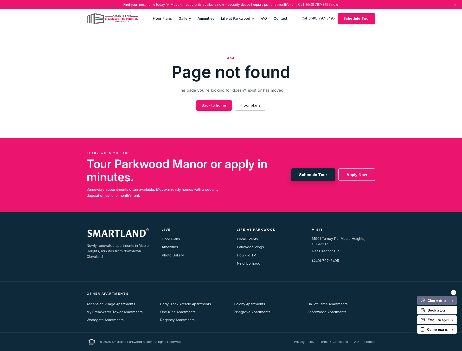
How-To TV (246, 255)
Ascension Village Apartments (111, 304)
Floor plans (250, 105)
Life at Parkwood (235, 18)
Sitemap (369, 342)
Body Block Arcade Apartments (185, 304)
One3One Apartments (178, 312)
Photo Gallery (173, 255)
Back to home (214, 105)
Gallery (185, 18)
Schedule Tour (356, 18)
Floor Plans (162, 18)
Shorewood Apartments (327, 312)
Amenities (206, 18)
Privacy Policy (304, 342)
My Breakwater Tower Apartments (115, 312)
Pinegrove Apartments (252, 312)
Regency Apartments (177, 320)
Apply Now (356, 174)
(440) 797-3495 (318, 4)
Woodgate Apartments (105, 320)
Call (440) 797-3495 (318, 18)
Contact (280, 18)
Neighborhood (248, 263)
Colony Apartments (249, 304)
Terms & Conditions (333, 342)
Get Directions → (326, 251)
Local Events (247, 239)
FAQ (263, 18)
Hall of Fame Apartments (328, 304)
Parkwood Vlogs (250, 247)
